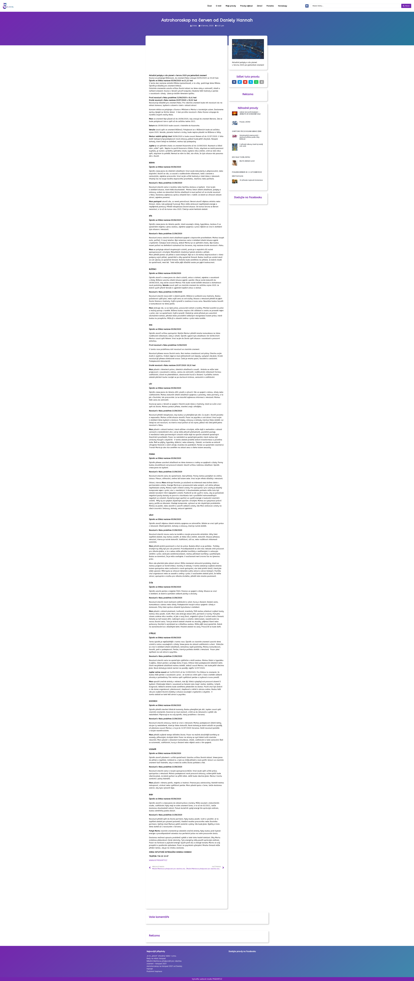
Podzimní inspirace (154, 971)
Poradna (270, 6)
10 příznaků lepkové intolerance (251, 180)
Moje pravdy (231, 6)
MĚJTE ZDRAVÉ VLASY (247, 161)
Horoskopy (282, 6)
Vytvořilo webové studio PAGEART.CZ (207, 979)
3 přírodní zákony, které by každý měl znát (251, 145)
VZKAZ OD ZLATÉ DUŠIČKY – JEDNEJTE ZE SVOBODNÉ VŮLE (250, 113)
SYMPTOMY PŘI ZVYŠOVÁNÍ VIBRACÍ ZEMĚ (246, 131)
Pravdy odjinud (246, 6)
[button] (234, 82)
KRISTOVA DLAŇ (237, 176)
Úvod (209, 6)
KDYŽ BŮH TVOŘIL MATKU (241, 157)
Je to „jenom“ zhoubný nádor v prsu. (161, 956)
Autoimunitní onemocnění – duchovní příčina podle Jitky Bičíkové (249, 137)
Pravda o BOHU (245, 122)
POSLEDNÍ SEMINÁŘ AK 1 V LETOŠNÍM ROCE (247, 172)
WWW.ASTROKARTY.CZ (158, 860)
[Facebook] (307, 6)
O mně (218, 6)
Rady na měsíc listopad (156, 958)
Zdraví (259, 6)
